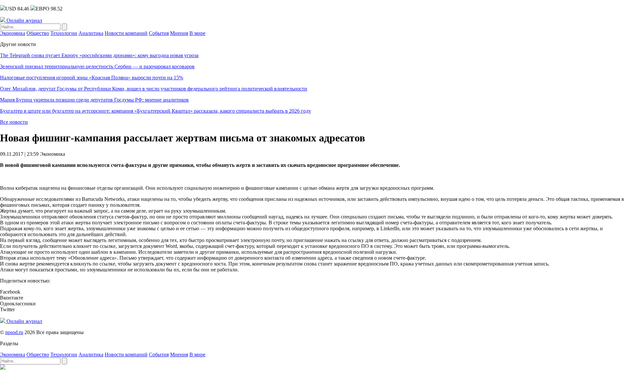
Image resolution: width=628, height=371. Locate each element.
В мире (197, 33)
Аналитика (90, 33)
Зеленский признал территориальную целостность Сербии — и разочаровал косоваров (97, 66)
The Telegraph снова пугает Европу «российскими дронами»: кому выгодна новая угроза (99, 55)
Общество (37, 33)
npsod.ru (14, 332)
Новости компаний (126, 33)
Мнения (179, 33)
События (159, 33)
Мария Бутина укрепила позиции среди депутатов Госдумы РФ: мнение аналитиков (94, 100)
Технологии (63, 33)
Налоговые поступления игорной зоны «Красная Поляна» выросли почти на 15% (91, 77)
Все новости (14, 122)
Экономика (12, 33)
